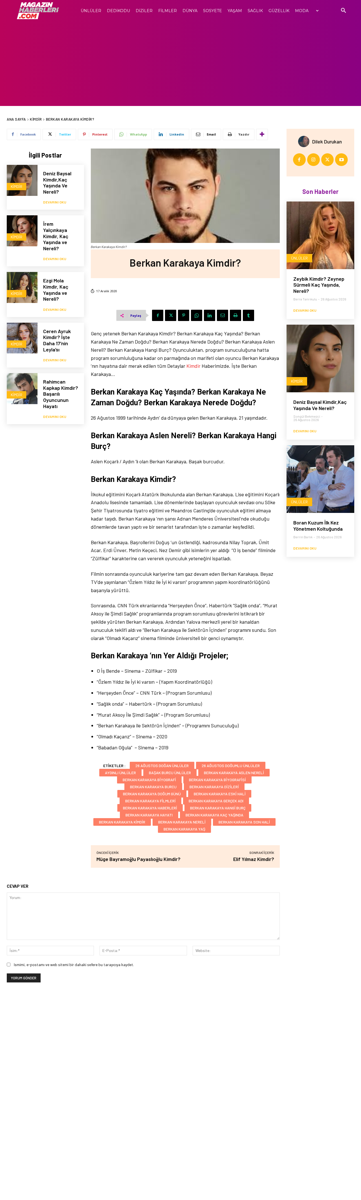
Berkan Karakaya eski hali (220, 793)
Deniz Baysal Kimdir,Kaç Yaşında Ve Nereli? (57, 182)
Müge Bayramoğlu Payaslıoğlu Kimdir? (138, 859)
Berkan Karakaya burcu (153, 786)
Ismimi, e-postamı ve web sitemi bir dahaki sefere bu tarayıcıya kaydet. (74, 964)
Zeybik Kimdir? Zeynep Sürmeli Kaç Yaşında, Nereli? (318, 285)
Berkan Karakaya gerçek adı (216, 800)
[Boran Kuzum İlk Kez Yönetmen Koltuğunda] (320, 479)
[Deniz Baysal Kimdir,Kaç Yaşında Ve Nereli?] (22, 180)
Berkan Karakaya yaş (184, 829)
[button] (343, 10)
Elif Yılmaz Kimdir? (253, 859)
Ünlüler (299, 258)
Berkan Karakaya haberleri (150, 807)
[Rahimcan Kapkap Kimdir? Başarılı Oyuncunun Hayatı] (22, 388)
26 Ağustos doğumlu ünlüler (231, 765)
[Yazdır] (235, 315)
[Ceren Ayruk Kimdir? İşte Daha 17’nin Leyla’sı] (22, 338)
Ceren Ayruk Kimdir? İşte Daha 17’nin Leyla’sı (57, 340)
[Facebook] (157, 315)
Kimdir (36, 119)
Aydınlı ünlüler (120, 772)
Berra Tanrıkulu (305, 299)
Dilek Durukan (327, 141)
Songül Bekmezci (306, 416)
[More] (262, 134)
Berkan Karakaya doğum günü (152, 793)
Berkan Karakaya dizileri (214, 786)
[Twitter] (170, 315)
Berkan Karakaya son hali (244, 822)
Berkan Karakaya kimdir (122, 822)
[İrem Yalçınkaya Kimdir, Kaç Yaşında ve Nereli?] (22, 230)
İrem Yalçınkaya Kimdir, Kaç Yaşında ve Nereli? (55, 236)
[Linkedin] (209, 315)
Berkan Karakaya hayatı (149, 814)
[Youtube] (341, 159)
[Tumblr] (248, 315)
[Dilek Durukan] (305, 141)
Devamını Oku (54, 202)
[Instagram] (313, 159)
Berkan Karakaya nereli (182, 822)
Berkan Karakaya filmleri (150, 800)
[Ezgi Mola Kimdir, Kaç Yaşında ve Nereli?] (22, 287)
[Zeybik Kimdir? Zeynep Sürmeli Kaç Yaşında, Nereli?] (320, 235)
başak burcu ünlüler (170, 772)
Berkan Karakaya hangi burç (218, 807)
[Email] (222, 315)
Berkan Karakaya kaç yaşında (214, 814)
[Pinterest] (183, 315)
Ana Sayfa (16, 119)
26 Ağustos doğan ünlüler (162, 765)
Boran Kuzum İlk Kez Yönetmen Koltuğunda (318, 525)
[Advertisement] (180, 63)
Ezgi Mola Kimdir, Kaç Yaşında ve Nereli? (55, 289)
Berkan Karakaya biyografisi (217, 779)
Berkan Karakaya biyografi (149, 779)
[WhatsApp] (196, 315)
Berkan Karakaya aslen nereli (234, 772)
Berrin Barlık (302, 537)
